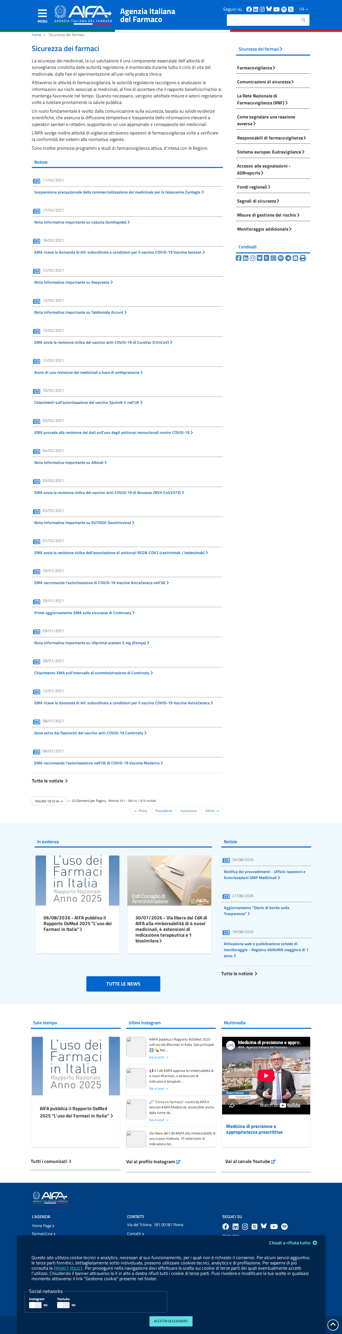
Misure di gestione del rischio (266, 214)
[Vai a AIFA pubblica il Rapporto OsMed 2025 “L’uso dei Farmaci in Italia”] (76, 1065)
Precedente (163, 810)
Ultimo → (212, 810)
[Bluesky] (260, 258)
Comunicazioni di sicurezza (264, 81)
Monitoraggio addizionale (262, 228)
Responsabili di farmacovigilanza (270, 137)
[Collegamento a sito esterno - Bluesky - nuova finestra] (269, 9)
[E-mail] (296, 258)
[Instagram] (253, 258)
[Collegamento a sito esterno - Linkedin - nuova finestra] (256, 9)
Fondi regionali (252, 186)
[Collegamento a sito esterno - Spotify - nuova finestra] (284, 9)
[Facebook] (239, 258)
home (36, 35)
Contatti (134, 1234)
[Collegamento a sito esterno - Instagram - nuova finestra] (263, 9)
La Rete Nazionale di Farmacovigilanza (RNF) (261, 99)
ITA (302, 9)
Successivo (189, 810)
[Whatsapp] (274, 258)
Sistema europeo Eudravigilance (269, 151)
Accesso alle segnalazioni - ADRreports (263, 169)
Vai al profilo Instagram (153, 1161)
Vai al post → (158, 1057)
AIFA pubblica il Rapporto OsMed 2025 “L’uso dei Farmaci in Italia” (75, 1112)
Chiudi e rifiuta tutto (290, 1242)
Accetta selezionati (171, 1321)
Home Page (42, 1226)
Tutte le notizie (48, 780)
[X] (267, 258)
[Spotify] (281, 258)
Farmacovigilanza (254, 67)
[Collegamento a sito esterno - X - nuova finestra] (291, 9)
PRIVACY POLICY (68, 1268)
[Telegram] (289, 258)
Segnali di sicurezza (256, 200)
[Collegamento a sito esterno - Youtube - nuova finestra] (277, 9)
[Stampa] (303, 258)
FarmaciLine (43, 1234)
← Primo (140, 810)
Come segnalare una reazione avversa (266, 120)
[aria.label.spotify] (284, 1226)
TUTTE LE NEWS (123, 983)
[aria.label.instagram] (246, 1226)
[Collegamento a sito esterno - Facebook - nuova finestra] (249, 9)
